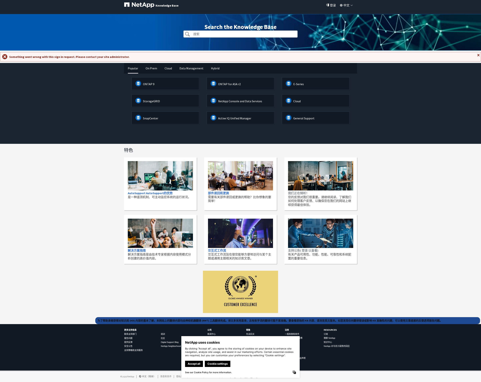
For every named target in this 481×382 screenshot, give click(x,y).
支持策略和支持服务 (133, 350)
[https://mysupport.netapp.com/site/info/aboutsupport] (240, 312)
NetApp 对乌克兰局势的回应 (337, 346)
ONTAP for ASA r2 (229, 84)
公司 (209, 330)
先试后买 (250, 334)
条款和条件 (166, 376)
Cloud (297, 101)
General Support (304, 118)
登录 (333, 5)
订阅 (326, 334)
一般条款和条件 (292, 334)
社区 (163, 338)
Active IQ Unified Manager (234, 118)
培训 (163, 334)
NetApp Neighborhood (171, 346)
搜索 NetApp (329, 338)
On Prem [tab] (151, 68)
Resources (330, 330)
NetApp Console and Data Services (240, 101)
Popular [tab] (133, 68)
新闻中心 (211, 334)
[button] (187, 34)
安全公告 (128, 346)
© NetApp (127, 376)
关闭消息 (478, 56)
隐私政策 (180, 376)
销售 (248, 330)
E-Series (298, 84)
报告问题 (128, 338)
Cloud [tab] (168, 68)
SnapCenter (150, 118)
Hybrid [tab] (215, 68)
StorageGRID (151, 101)
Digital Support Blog (169, 342)
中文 (346, 5)
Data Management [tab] (191, 68)
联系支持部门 (130, 334)
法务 (287, 330)
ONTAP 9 (148, 84)
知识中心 (328, 342)
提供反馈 (128, 342)
